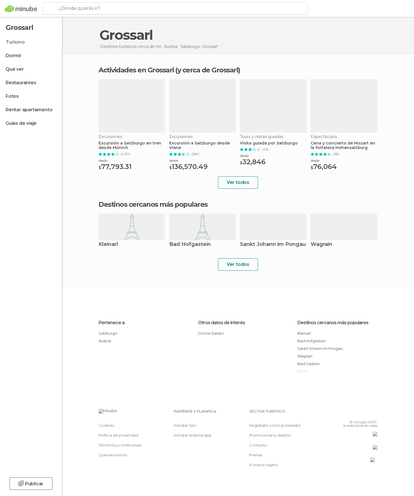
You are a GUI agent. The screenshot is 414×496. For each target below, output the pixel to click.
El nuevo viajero (263, 464)
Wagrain (321, 244)
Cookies (106, 425)
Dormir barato (211, 333)
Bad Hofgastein (190, 244)
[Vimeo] (364, 413)
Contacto (258, 445)
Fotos (12, 96)
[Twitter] (354, 413)
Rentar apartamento (29, 109)
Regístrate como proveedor (275, 425)
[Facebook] (345, 413)
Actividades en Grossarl (136, 70)
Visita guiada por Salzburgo (269, 143)
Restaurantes (21, 82)
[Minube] (21, 9)
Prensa (255, 455)
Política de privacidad (118, 435)
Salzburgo (108, 333)
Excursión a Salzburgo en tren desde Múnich (130, 145)
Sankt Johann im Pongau (273, 244)
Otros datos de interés (221, 322)
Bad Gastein (308, 363)
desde (103, 160)
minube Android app (193, 435)
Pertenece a (111, 322)
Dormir (14, 55)
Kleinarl (108, 244)
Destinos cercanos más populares (153, 204)
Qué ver (15, 69)
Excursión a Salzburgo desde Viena (199, 145)
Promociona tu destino (270, 435)
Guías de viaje (21, 123)
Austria (105, 341)
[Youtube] (373, 413)
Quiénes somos (113, 455)
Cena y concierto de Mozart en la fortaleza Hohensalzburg (343, 145)
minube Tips (185, 425)
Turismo (15, 42)
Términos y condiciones (120, 445)
